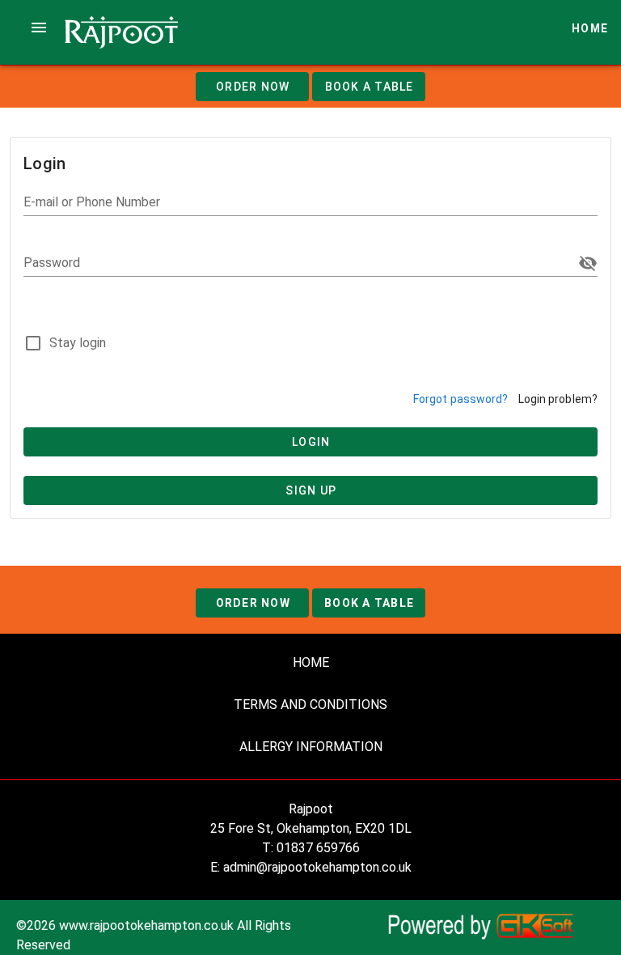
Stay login (77, 342)
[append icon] (588, 263)
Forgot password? (461, 399)
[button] (39, 27)
